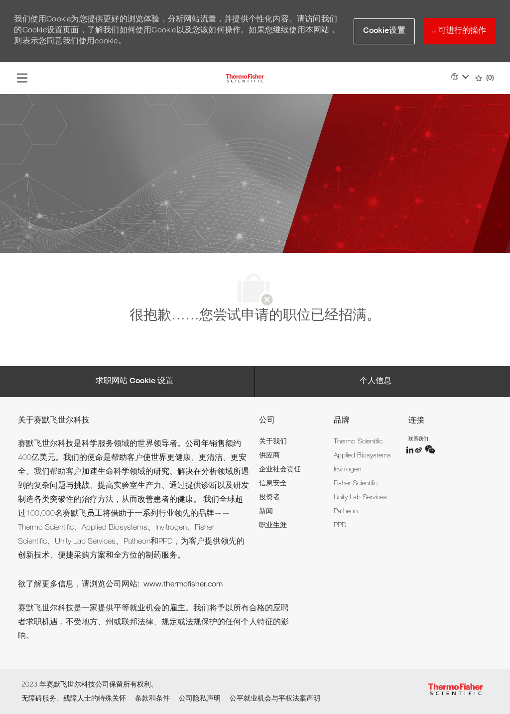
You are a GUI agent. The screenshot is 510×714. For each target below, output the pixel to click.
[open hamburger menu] (22, 78)
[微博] (419, 449)
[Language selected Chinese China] (460, 76)
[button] (384, 31)
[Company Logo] (245, 78)
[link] (273, 441)
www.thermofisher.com (183, 585)
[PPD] (410, 449)
